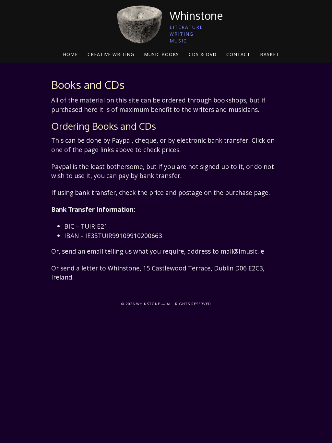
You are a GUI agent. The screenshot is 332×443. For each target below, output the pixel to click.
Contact (238, 54)
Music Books (161, 54)
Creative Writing (111, 54)
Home (70, 54)
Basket (269, 54)
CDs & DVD (203, 54)
